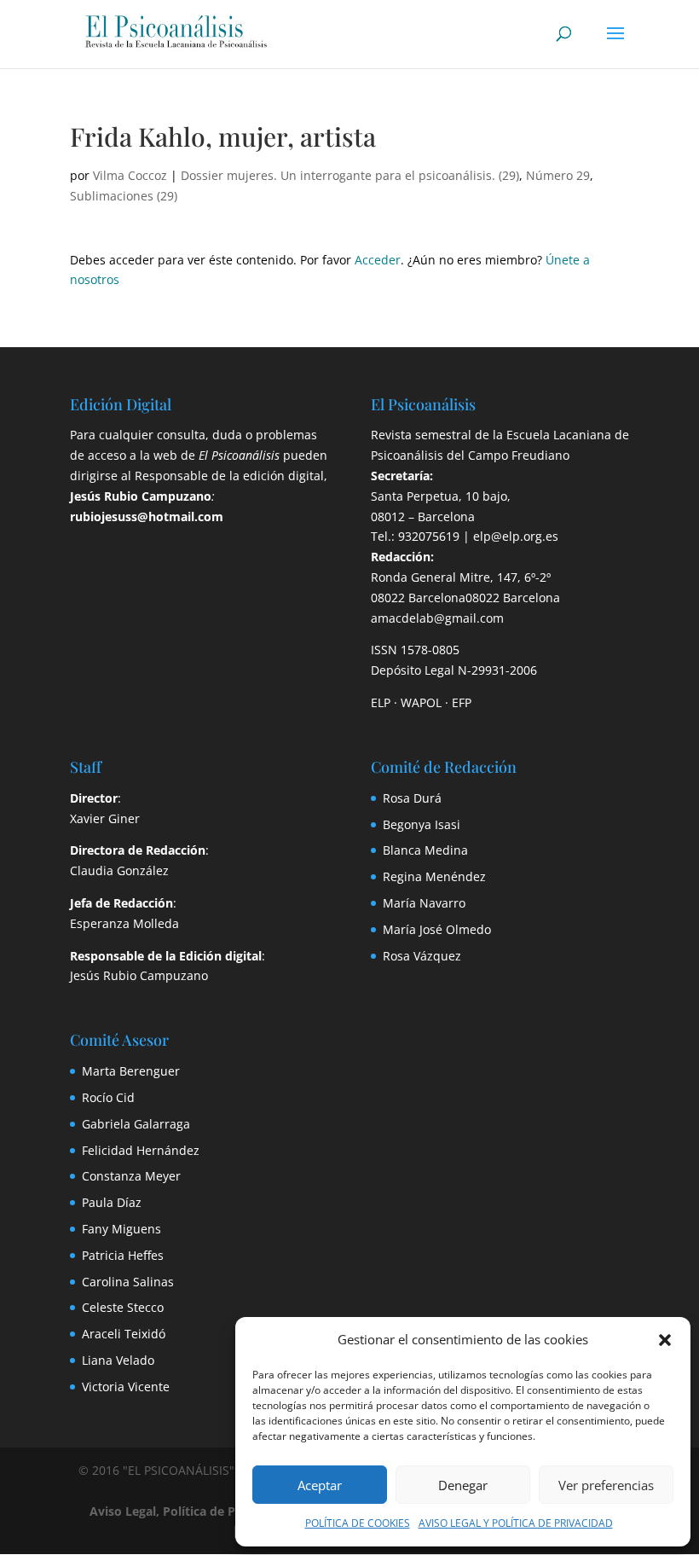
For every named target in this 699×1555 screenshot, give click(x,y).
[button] (664, 1340)
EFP (461, 702)
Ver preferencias (606, 1485)
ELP (380, 702)
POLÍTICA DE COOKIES (357, 1523)
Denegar (463, 1485)
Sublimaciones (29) (123, 196)
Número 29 (558, 175)
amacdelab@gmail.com (437, 618)
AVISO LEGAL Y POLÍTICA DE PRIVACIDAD (516, 1523)
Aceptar (320, 1485)
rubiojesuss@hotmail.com (146, 516)
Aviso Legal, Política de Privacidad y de (227, 1511)
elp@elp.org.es (515, 536)
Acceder (378, 260)
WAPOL (421, 702)
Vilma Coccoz (130, 175)
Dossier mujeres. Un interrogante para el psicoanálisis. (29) (350, 175)
